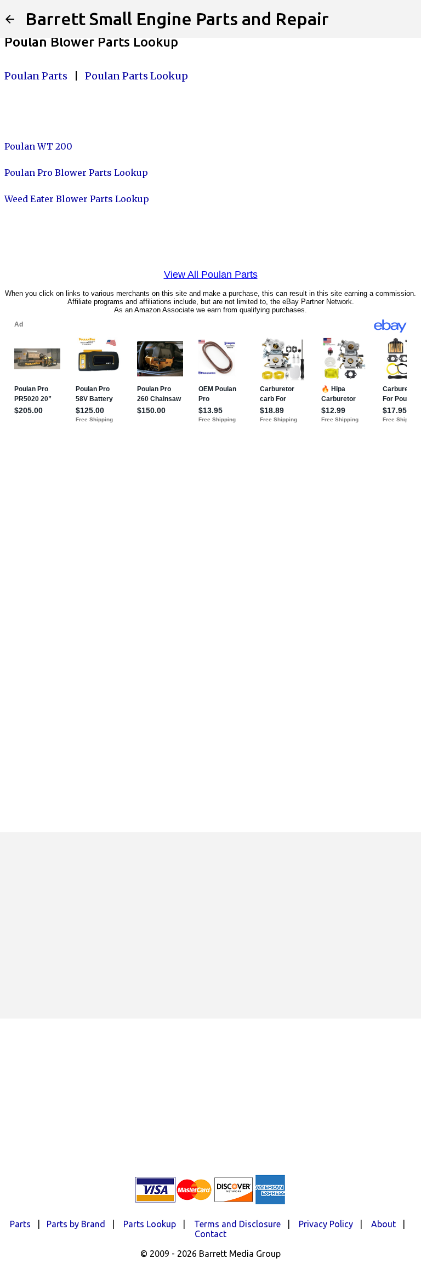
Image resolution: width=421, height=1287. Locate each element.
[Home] (9, 19)
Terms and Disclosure (237, 1224)
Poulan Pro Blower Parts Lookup (76, 172)
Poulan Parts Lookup (136, 76)
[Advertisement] (210, 925)
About (383, 1224)
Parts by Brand (76, 1224)
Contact (210, 1234)
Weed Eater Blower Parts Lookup (76, 198)
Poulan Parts (35, 76)
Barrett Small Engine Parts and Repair (177, 18)
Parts (20, 1224)
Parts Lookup (149, 1224)
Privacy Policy (326, 1224)
